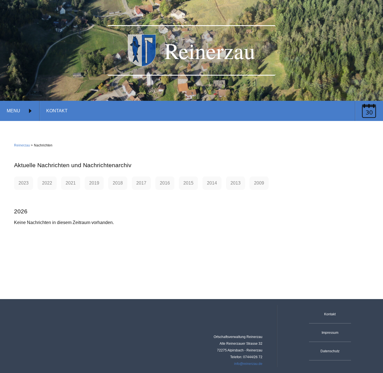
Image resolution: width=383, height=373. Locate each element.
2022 (47, 183)
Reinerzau (22, 145)
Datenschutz (330, 351)
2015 (188, 183)
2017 (141, 183)
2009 (259, 183)
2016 (165, 183)
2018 (118, 183)
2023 (24, 183)
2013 (235, 183)
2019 (94, 183)
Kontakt (57, 110)
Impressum (330, 333)
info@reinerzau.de (248, 364)
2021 (71, 183)
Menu (13, 110)
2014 (212, 183)
